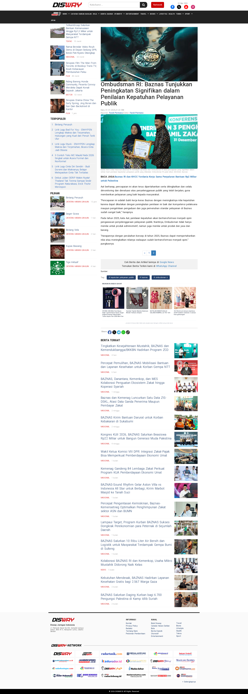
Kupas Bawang (74, 246)
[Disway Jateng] (161, 661)
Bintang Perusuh (62, 124)
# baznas (144, 277)
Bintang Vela (72, 230)
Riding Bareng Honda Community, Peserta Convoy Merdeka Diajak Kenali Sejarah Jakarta (80, 86)
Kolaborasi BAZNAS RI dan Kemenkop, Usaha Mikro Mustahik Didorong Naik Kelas (136, 563)
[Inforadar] (112, 661)
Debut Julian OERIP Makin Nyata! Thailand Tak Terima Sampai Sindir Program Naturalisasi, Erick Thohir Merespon (71, 182)
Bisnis (152, 14)
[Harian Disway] (87, 653)
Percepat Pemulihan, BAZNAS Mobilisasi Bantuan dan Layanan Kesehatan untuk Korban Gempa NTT (135, 365)
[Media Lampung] (136, 653)
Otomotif (118, 14)
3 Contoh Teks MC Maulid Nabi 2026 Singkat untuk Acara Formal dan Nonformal (73, 158)
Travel (143, 14)
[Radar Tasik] (112, 653)
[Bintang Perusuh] (57, 203)
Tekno (178, 14)
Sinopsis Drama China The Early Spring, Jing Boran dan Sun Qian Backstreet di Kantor (81, 104)
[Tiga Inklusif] (57, 268)
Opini (53, 20)
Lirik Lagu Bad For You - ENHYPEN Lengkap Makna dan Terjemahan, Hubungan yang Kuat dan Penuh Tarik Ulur (73, 134)
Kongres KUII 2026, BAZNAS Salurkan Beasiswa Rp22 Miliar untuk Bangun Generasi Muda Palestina (136, 436)
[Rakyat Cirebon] (185, 653)
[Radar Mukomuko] (63, 675)
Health (172, 14)
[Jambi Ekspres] (87, 661)
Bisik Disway (156, 623)
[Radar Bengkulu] (87, 675)
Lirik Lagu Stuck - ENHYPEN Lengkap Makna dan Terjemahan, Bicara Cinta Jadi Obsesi (73, 147)
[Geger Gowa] (57, 219)
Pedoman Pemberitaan (135, 633)
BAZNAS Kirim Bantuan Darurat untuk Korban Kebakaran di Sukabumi (132, 419)
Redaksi (129, 628)
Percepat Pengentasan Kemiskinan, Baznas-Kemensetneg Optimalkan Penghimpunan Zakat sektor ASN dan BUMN (133, 507)
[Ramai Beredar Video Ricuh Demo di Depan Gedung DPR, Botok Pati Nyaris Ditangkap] (57, 52)
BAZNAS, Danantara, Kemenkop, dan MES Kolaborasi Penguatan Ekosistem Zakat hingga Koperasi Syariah (132, 383)
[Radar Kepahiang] (161, 668)
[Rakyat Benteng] (161, 675)
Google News (167, 262)
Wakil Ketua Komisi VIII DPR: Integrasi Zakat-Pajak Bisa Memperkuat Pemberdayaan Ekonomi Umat (135, 453)
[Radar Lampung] (136, 661)
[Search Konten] (143, 4)
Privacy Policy (132, 626)
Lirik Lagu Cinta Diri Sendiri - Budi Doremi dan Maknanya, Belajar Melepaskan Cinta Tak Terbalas (71, 169)
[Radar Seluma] (136, 675)
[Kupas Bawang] (57, 252)
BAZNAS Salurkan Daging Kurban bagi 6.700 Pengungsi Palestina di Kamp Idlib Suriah (131, 597)
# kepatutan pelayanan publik (121, 277)
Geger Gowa (72, 214)
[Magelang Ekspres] (185, 661)
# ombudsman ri (161, 277)
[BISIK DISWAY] (56, 14)
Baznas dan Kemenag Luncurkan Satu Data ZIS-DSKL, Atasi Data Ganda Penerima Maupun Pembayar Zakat (133, 402)
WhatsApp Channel (166, 266)
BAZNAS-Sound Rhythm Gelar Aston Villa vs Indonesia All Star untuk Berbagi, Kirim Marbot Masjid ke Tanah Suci (132, 489)
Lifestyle (163, 14)
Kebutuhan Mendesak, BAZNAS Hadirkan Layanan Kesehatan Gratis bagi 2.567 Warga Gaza (135, 580)
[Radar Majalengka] (87, 668)
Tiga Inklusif (72, 262)
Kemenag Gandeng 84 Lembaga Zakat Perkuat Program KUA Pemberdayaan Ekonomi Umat (133, 471)
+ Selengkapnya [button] (189, 681)
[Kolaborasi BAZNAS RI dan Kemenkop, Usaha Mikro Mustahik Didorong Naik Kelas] (186, 565)
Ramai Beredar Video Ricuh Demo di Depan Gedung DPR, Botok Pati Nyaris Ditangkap (81, 50)
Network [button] (157, 5)
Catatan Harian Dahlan (81, 14)
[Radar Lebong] (112, 675)
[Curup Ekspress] (185, 668)
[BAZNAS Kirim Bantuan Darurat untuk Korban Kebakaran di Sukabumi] (186, 422)
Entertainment (132, 14)
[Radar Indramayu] (161, 653)
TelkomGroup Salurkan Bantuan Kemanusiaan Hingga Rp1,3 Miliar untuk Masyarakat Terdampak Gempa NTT (79, 31)
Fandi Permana (116, 113)
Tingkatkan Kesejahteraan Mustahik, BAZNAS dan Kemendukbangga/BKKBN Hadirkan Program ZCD (135, 348)
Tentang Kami (132, 631)
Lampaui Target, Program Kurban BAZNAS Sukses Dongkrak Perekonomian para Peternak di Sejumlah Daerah (136, 526)
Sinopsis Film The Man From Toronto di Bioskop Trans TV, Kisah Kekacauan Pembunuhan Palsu (81, 67)
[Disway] (63, 653)
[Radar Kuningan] (63, 668)
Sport (187, 14)
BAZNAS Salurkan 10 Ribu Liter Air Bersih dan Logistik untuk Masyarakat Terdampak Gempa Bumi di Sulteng (136, 545)
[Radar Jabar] (136, 668)
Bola (95, 14)
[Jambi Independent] (63, 661)
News (65, 14)
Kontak (129, 623)
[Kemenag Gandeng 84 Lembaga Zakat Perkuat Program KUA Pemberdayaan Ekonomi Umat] (186, 473)
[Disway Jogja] (112, 668)
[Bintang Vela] (57, 235)
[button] (149, 54)
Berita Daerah (107, 14)
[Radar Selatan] (185, 675)
